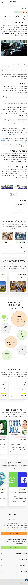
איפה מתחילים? (14, 533)
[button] (2, 2)
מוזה (13, 581)
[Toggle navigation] (26, 2)
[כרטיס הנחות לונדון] (14, 187)
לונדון (25, 7)
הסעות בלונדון (8, 134)
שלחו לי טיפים (14, 548)
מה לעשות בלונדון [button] (22, 559)
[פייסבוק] (18, 520)
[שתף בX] (17, 194)
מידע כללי (20, 7)
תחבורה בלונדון (13, 7)
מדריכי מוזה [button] (24, 571)
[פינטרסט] (10, 520)
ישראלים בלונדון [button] (23, 565)
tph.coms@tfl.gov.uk (21, 146)
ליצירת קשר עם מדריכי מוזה (18, 583)
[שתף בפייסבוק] (10, 194)
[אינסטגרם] (14, 520)
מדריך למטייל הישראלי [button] (21, 553)
